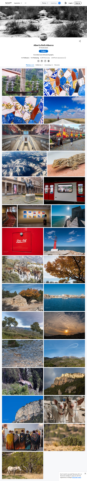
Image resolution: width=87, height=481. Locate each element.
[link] (22, 82)
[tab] (30, 64)
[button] (59, 3)
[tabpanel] (43, 273)
